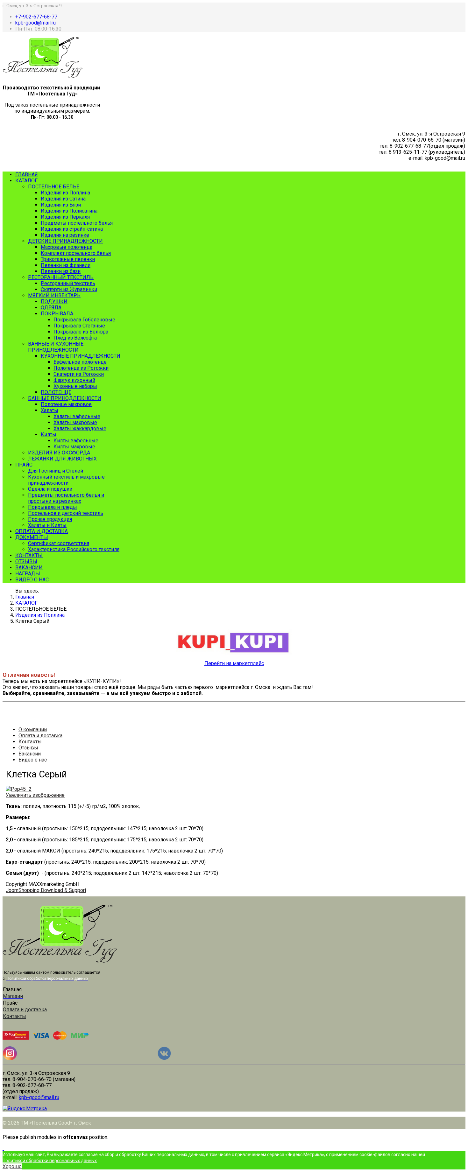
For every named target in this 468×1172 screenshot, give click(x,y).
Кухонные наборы (75, 386)
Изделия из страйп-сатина (72, 229)
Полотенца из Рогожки (81, 368)
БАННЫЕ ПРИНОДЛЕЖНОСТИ (64, 398)
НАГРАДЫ (27, 574)
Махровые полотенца (66, 247)
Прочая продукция (50, 519)
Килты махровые (74, 447)
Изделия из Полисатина (69, 211)
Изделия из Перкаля (65, 217)
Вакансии (29, 754)
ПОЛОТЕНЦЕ (56, 392)
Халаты (49, 410)
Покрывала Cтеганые (79, 326)
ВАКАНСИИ (29, 568)
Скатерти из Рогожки (78, 374)
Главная (24, 597)
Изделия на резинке (65, 235)
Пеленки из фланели (65, 265)
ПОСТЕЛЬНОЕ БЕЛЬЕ (53, 187)
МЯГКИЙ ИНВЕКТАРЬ (54, 295)
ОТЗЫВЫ (26, 561)
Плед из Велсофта (75, 338)
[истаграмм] (10, 1059)
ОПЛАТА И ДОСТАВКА (41, 531)
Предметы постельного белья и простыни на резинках (66, 498)
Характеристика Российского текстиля (73, 549)
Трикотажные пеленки (68, 259)
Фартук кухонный (74, 380)
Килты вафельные (75, 441)
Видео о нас (32, 760)
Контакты (30, 742)
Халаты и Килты (47, 525)
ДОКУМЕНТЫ (31, 537)
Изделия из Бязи (61, 205)
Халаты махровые (75, 422)
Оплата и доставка (40, 736)
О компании (32, 729)
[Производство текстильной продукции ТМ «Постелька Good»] (42, 76)
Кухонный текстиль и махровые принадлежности (66, 480)
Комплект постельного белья (76, 253)
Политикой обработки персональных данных (50, 1160)
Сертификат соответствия (58, 543)
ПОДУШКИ (54, 301)
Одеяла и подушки (50, 489)
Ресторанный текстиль (68, 283)
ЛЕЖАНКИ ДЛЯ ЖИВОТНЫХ (62, 459)
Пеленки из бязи (61, 271)
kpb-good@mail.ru (35, 23)
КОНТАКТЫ (29, 555)
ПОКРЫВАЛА (57, 314)
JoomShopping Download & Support (46, 890)
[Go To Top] (3, 1148)
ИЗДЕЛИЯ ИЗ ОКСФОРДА (59, 453)
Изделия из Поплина (65, 193)
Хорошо (12, 1166)
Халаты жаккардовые (79, 428)
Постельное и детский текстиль (65, 513)
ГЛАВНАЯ (26, 175)
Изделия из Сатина (63, 199)
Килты (48, 435)
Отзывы (28, 748)
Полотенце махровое (66, 404)
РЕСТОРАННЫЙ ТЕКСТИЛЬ (61, 277)
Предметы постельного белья (77, 223)
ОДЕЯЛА (51, 308)
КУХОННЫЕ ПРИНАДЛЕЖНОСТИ (80, 356)
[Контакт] (164, 1059)
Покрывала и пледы (52, 507)
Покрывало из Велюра (80, 332)
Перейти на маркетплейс (234, 663)
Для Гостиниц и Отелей (55, 471)
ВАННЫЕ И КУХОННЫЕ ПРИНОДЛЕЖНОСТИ (55, 347)
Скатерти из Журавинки (69, 289)
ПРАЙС (23, 465)
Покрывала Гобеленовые (84, 320)
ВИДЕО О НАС (32, 580)
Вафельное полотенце (80, 362)
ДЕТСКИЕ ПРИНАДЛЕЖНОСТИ (65, 241)
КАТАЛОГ (26, 181)
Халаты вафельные (76, 416)
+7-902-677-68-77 (36, 17)
